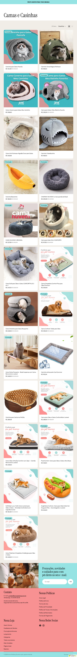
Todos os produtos (9, 640)
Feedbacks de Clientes (10, 628)
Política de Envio (44, 601)
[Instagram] (43, 625)
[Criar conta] (70, 581)
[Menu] (2, 7)
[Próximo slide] (35, 47)
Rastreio (6, 649)
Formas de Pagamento (45, 616)
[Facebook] (40, 625)
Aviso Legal (42, 598)
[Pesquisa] (6, 7)
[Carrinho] (75, 7)
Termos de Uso (43, 604)
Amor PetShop (11, 654)
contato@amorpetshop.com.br (17, 596)
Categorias (7, 637)
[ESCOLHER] (35, 61)
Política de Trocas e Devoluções (48, 610)
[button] (62, 26)
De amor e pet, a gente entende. (24, 654)
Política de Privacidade (45, 607)
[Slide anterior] (6, 47)
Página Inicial (7, 646)
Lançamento (7, 634)
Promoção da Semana (10, 631)
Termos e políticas (68, 654)
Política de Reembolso (45, 613)
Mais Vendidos (8, 643)
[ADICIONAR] (70, 104)
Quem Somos (8, 625)
